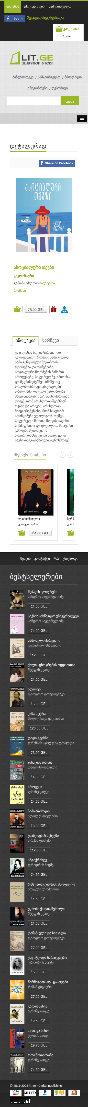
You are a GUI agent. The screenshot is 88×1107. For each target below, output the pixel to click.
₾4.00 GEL (40, 532)
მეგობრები (38, 88)
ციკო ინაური (24, 276)
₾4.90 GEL (39, 874)
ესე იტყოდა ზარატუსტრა (47, 958)
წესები (25, 559)
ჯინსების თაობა (40, 763)
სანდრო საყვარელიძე (46, 597)
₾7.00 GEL (39, 947)
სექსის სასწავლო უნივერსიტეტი (53, 616)
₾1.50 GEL (39, 679)
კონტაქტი (42, 559)
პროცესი (35, 787)
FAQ (56, 559)
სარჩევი (50, 340)
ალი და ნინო (38, 1031)
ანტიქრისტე (37, 860)
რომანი (20, 291)
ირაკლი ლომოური (43, 889)
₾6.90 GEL (39, 703)
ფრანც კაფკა (38, 792)
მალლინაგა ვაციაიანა (46, 719)
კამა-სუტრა (37, 714)
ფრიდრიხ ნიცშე (41, 865)
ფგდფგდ (65, 309)
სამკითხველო (60, 7)
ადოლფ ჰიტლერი (43, 816)
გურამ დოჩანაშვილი (44, 646)
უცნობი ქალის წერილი (46, 909)
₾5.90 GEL (39, 971)
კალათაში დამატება (18, 309)
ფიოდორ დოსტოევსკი (46, 694)
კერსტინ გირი (28, 524)
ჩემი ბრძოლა (39, 811)
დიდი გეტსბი (38, 738)
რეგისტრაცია (53, 18)
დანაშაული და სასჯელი (47, 933)
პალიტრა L (48, 283)
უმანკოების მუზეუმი (43, 836)
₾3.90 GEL (39, 752)
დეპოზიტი (60, 88)
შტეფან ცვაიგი (39, 670)
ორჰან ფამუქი (39, 841)
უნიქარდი (70, 559)
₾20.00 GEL (39, 728)
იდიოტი (34, 689)
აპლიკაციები (33, 7)
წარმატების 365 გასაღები (48, 982)
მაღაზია (12, 7)
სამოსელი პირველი (44, 641)
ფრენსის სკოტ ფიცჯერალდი (51, 743)
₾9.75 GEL (39, 1045)
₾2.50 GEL (39, 1020)
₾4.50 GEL (39, 801)
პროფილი (73, 77)
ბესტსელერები (36, 577)
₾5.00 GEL (36, 309)
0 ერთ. (67, 36)
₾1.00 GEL (39, 606)
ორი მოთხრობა (40, 1055)
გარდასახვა (37, 1006)
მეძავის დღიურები (42, 592)
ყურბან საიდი (38, 1036)
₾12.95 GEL (39, 850)
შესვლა (33, 18)
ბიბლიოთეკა (22, 77)
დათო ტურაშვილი (42, 767)
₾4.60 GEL (39, 776)
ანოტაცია (25, 341)
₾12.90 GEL (39, 654)
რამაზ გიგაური (40, 987)
